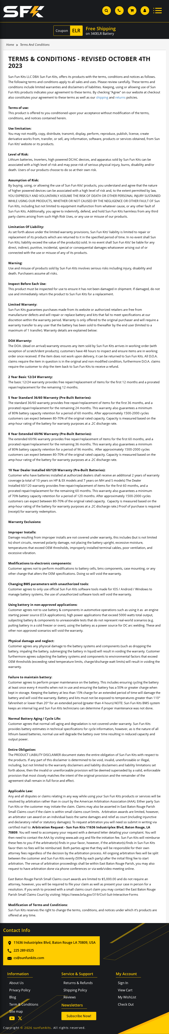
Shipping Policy (75, 990)
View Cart (125, 990)
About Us (16, 983)
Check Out (126, 1004)
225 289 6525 (24, 950)
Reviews (69, 997)
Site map (16, 1011)
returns (120, 97)
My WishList (127, 997)
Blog (12, 997)
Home (10, 44)
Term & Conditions (23, 1004)
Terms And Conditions (34, 44)
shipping (102, 97)
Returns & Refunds (78, 983)
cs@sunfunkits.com (29, 958)
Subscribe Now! (79, 1016)
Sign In (123, 983)
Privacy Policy (19, 990)
